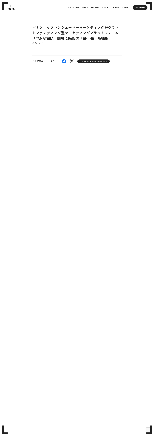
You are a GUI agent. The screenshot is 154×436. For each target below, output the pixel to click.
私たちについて (73, 7)
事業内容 (85, 7)
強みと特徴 (95, 7)
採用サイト (126, 7)
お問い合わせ (140, 7)
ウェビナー (106, 7)
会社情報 (116, 7)
